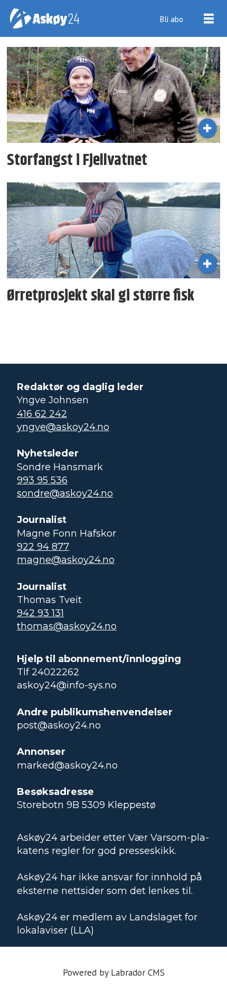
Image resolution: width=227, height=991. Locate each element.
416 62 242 (42, 414)
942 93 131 (40, 613)
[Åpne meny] (209, 18)
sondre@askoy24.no (65, 493)
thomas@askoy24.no (67, 626)
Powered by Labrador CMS (114, 972)
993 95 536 (42, 480)
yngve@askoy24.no (63, 427)
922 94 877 (43, 546)
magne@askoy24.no (66, 560)
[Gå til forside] (44, 18)
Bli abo (171, 19)
